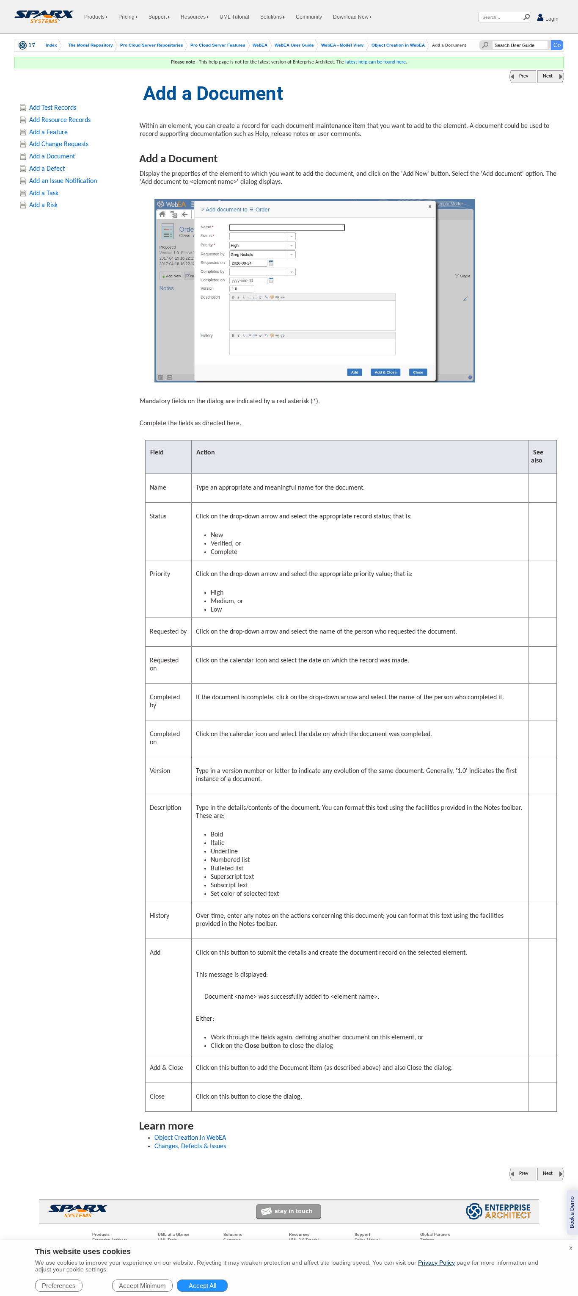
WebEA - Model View (342, 45)
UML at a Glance (173, 1234)
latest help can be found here (375, 62)
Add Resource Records (60, 120)
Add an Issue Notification (63, 181)
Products (95, 17)
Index (51, 45)
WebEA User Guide (294, 45)
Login (551, 19)
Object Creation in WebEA (398, 45)
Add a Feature (48, 132)
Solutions (271, 17)
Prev (523, 76)
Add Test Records (52, 108)
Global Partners (435, 1234)
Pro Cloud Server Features (217, 45)
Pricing (127, 17)
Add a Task (43, 193)
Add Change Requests (58, 144)
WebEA (260, 45)
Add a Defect (47, 169)
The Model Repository (90, 45)
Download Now (351, 17)
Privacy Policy (436, 1262)
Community (309, 17)
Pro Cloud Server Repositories (151, 45)
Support (158, 17)
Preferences (59, 1285)
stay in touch (294, 1210)
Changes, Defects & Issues (190, 1146)
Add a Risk (43, 205)
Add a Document (52, 156)
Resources (194, 17)
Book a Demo (572, 1212)
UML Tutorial (234, 17)
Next (548, 76)
